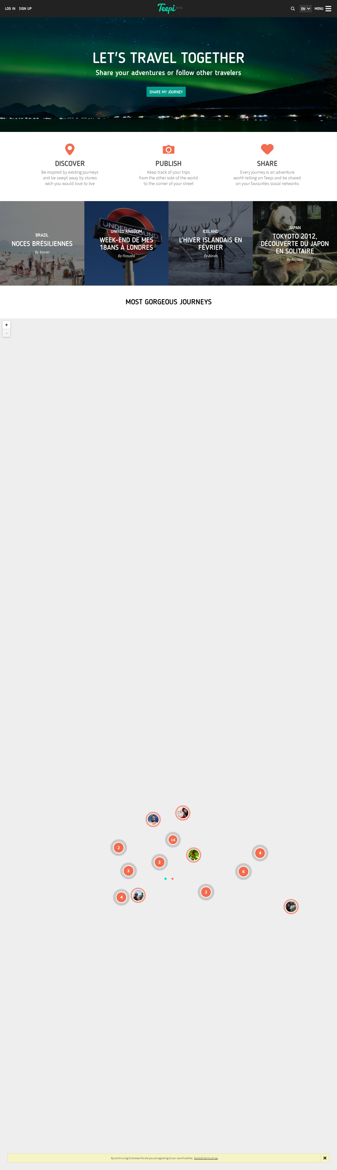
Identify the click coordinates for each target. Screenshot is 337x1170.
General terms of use (206, 1158)
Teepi (168, 8)
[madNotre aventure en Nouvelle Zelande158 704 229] (291, 906)
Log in (10, 8)
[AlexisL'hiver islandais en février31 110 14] (153, 819)
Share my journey (166, 92)
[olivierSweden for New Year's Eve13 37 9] (183, 813)
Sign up (25, 8)
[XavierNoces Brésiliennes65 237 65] (138, 895)
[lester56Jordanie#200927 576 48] (193, 855)
